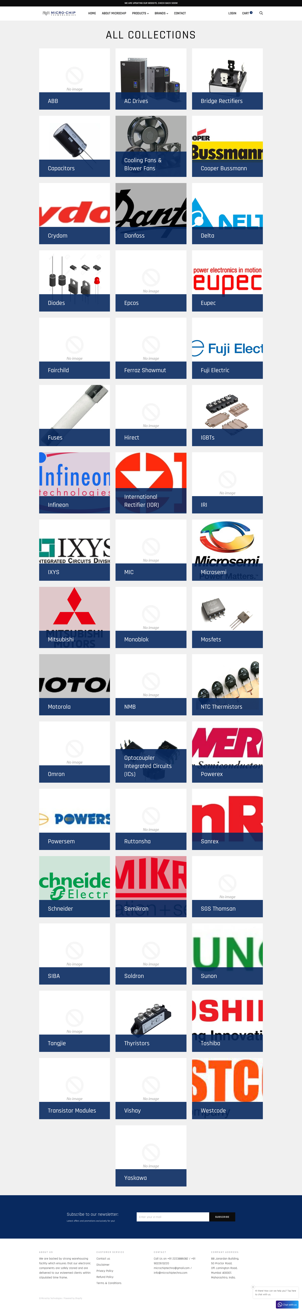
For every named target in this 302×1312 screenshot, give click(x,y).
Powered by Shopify (73, 1298)
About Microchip (114, 13)
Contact (180, 13)
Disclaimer (103, 1265)
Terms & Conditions (108, 1283)
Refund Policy (104, 1277)
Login (232, 13)
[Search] (261, 13)
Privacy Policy (104, 1271)
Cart (247, 13)
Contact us (103, 1259)
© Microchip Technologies (50, 1298)
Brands (160, 13)
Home (92, 13)
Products (139, 13)
